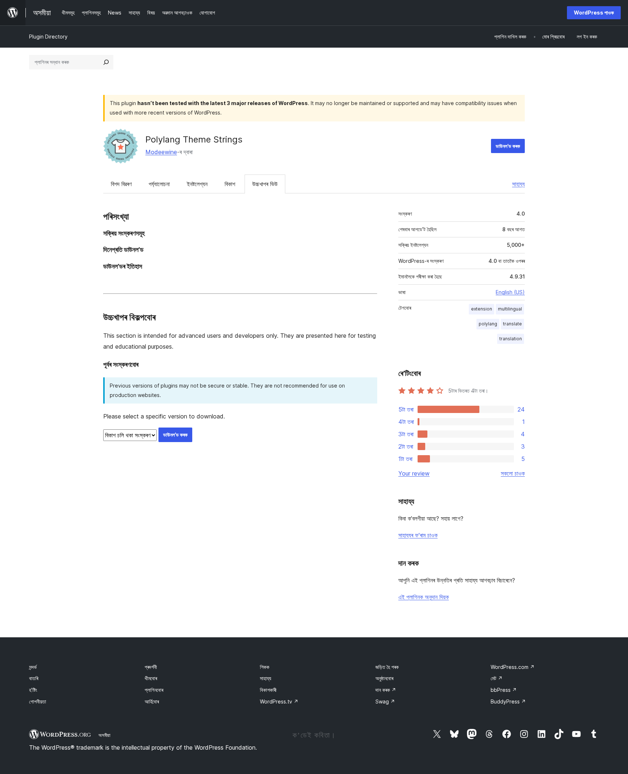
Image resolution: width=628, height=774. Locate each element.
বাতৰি (33, 678)
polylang (488, 323)
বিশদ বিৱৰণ (121, 184)
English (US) (510, 292)
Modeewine (161, 152)
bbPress (504, 690)
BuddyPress (508, 701)
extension (481, 309)
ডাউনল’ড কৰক (508, 146)
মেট (497, 678)
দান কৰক (385, 690)
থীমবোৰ (151, 678)
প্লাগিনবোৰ (154, 690)
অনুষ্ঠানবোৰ (384, 678)
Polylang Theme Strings (193, 139)
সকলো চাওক (513, 473)
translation (510, 338)
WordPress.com (513, 667)
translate (512, 323)
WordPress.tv (279, 701)
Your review (414, 473)
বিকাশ (230, 184)
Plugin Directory (48, 36)
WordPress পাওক (594, 12)
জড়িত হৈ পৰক (387, 667)
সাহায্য (518, 184)
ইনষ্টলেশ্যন (197, 184)
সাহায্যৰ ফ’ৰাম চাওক (418, 535)
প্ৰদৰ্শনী (151, 667)
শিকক (264, 667)
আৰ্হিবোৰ (152, 701)
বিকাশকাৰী (268, 690)
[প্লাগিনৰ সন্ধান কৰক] (106, 62)
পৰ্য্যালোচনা (159, 184)
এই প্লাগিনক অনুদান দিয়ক (423, 597)
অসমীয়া (104, 735)
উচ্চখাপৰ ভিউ (265, 184)
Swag (385, 701)
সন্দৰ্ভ (33, 667)
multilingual (510, 309)
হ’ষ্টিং (33, 690)
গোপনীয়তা (37, 701)
